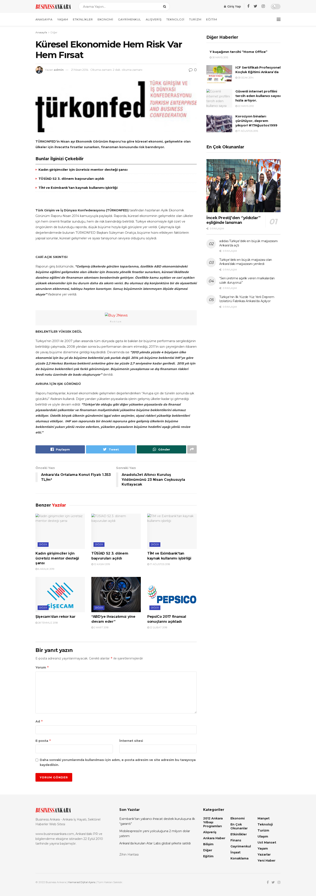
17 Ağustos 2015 (247, 130)
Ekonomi (105, 19)
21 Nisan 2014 (79, 69)
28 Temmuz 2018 (47, 622)
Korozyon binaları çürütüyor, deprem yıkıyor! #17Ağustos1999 (256, 120)
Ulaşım (263, 836)
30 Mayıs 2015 (220, 57)
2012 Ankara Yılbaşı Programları (213, 822)
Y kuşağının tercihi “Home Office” (238, 52)
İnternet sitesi (131, 741)
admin (59, 69)
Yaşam (62, 19)
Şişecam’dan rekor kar (55, 617)
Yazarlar (264, 854)
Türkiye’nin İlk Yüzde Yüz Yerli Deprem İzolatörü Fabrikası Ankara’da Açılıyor (246, 299)
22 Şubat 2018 (158, 627)
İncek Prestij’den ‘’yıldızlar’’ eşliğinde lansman (233, 220)
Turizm (195, 19)
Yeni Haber (266, 860)
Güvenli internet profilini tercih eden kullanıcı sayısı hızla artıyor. (258, 95)
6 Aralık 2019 (45, 568)
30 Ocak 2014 (245, 77)
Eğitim (211, 19)
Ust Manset (267, 842)
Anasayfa (43, 19)
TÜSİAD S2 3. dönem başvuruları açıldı (71, 179)
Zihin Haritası (129, 854)
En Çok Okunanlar (239, 826)
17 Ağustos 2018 (159, 564)
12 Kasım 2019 (101, 564)
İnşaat (235, 852)
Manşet (264, 818)
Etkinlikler (83, 19)
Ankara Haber (214, 838)
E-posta (43, 741)
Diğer (54, 32)
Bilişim (208, 844)
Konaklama (239, 858)
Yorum (42, 667)
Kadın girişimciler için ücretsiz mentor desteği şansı (82, 170)
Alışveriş (154, 19)
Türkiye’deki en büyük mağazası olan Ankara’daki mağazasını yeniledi (245, 262)
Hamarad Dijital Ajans (81, 882)
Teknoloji (175, 19)
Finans (235, 840)
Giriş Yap (233, 6)
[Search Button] (165, 6)
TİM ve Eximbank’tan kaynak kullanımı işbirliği (78, 188)
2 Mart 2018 (100, 627)
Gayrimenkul (129, 19)
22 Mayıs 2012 (245, 106)
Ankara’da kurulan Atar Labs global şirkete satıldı (155, 843)
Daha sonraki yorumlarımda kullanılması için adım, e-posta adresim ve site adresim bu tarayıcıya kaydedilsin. (118, 762)
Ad (39, 721)
